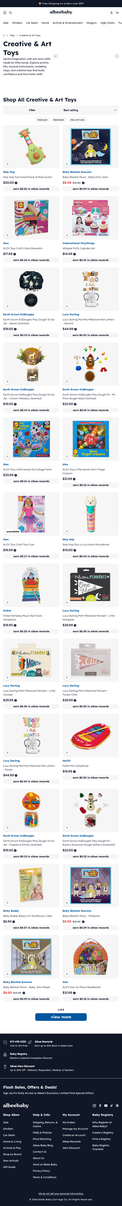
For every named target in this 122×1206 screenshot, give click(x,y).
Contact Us (40, 1151)
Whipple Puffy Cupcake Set (79, 248)
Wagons (92, 22)
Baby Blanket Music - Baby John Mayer (26, 987)
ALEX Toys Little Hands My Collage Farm (27, 469)
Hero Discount (71, 1147)
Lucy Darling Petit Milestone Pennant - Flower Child (85, 692)
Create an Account (74, 1135)
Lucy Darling (71, 314)
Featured (42, 119)
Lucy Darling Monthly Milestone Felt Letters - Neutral (88, 321)
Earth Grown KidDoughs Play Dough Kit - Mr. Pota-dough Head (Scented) (89, 396)
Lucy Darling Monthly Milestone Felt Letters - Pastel (29, 767)
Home (45, 22)
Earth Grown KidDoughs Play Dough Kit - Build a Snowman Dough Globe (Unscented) (89, 842)
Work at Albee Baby (45, 1164)
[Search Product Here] (10, 12)
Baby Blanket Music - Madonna (81, 915)
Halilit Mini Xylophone (75, 765)
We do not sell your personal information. (61, 1193)
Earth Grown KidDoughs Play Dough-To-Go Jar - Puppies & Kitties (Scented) (28, 842)
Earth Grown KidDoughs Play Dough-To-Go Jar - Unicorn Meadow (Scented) (28, 396)
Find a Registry (101, 1139)
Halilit (66, 760)
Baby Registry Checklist (100, 1147)
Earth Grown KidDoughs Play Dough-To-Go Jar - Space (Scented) (28, 321)
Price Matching (42, 1139)
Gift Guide (9, 1167)
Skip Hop (9, 172)
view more (61, 1016)
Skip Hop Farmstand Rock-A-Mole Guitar (27, 177)
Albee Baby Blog (43, 1145)
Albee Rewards (72, 1141)
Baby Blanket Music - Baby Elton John (85, 177)
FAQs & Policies (42, 1132)
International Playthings (79, 243)
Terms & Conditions (44, 1177)
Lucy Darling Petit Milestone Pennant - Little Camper (29, 692)
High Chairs (108, 22)
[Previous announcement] (4, 3)
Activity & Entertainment (68, 22)
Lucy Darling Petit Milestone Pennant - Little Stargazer (89, 617)
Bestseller (59, 119)
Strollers (17, 22)
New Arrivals (78, 119)
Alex (6, 243)
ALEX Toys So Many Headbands (82, 987)
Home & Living (12, 1141)
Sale (5, 22)
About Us (38, 1158)
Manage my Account (75, 1128)
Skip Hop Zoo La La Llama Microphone (86, 544)
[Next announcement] (117, 3)
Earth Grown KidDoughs (18, 314)
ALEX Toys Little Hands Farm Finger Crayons (84, 471)
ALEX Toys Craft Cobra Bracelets (22, 248)
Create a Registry (102, 1132)
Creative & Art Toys (30, 35)
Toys (12, 35)
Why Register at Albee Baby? (102, 1124)
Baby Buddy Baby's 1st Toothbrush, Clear (27, 915)
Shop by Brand (12, 1154)
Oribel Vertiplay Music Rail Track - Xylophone (23, 617)
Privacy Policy (41, 1170)
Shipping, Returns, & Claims (45, 1124)
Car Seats (32, 22)
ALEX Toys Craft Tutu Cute (18, 544)
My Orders (69, 1122)
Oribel (7, 610)
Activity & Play (12, 1147)
